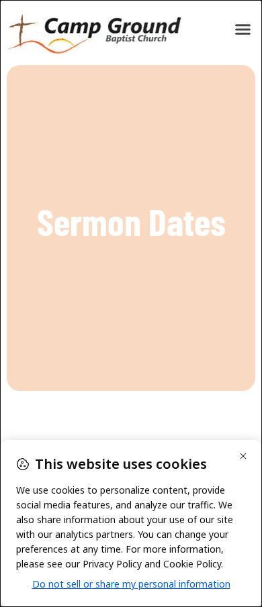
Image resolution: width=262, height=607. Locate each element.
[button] (243, 29)
